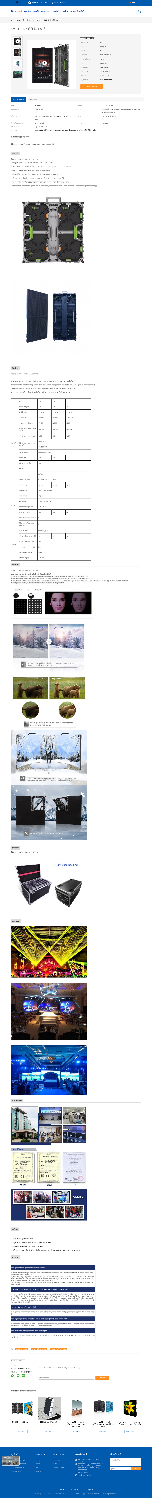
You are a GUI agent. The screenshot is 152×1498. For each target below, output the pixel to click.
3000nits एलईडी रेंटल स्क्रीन (49, 1422)
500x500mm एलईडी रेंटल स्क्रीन (22, 1422)
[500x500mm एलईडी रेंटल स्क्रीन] (22, 1408)
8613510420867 (26, 1372)
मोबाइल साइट (90, 1489)
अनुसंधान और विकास (58, 1467)
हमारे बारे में (36, 11)
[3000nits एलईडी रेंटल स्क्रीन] (49, 1408)
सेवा (37, 1467)
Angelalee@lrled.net (39, 3)
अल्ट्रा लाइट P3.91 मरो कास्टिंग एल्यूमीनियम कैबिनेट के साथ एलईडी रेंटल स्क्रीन (103, 1424)
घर (15, 11)
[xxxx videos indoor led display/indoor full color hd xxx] (49, 977)
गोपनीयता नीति (75, 1489)
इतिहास (38, 1464)
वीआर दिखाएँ (27, 11)
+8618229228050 (23, 1369)
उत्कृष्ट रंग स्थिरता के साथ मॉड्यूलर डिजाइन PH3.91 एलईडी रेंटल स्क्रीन (130, 1423)
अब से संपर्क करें (91, 87)
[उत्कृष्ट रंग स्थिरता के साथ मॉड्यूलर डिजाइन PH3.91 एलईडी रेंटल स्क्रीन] (130, 1408)
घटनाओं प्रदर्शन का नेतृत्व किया (39, 1349)
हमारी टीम (38, 1471)
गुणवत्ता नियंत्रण (56, 11)
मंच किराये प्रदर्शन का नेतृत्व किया (59, 1349)
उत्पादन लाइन (56, 1460)
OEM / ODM (57, 1464)
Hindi (134, 3)
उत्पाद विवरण (33, 99)
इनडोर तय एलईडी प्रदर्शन (17, 1467)
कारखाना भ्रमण (45, 11)
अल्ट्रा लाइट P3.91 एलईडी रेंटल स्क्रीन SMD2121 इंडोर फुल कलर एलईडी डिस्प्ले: (76, 1424)
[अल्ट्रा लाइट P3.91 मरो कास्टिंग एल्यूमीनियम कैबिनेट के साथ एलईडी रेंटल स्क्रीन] (103, 1408)
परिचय (38, 1460)
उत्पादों (20, 11)
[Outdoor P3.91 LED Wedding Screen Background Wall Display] (51, 85)
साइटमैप (61, 1489)
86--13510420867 (60, 3)
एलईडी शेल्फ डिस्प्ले (16, 1471)
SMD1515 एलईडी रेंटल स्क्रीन (53, 20)
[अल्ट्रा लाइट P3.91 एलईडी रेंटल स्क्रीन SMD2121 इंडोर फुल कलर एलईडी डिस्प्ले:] (76, 1408)
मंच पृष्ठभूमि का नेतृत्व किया (21, 1349)
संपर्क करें (65, 11)
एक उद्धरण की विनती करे (77, 11)
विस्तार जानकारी (18, 99)
